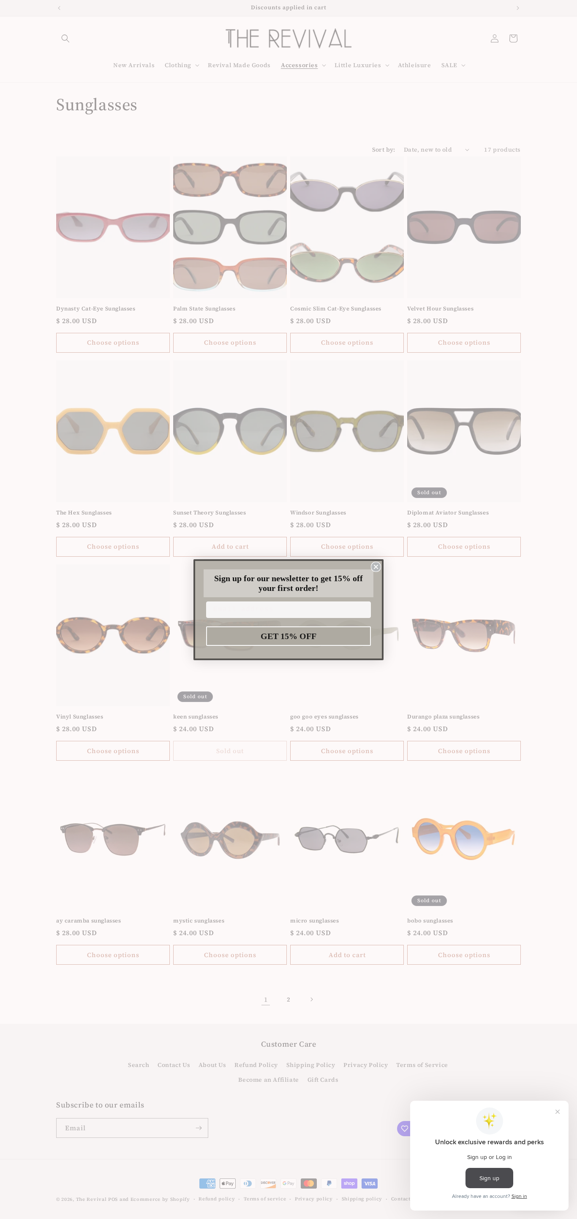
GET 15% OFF (288, 636)
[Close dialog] (376, 567)
